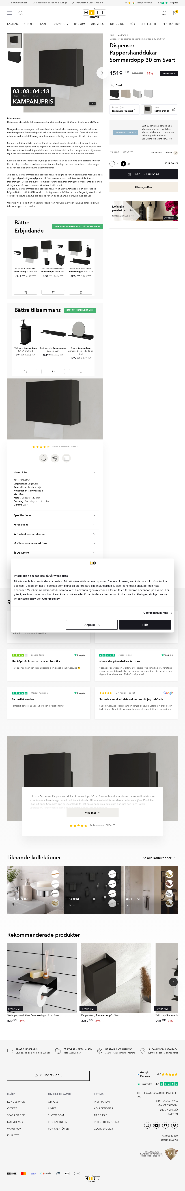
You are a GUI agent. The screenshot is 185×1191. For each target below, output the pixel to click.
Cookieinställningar (155, 612)
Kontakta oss (169, 1140)
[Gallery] (63, 72)
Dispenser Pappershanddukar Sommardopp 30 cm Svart (137, 39)
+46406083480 (169, 1136)
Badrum (122, 35)
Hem (111, 35)
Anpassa (90, 625)
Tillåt (145, 625)
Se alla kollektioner (157, 858)
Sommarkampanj (19, 3)
